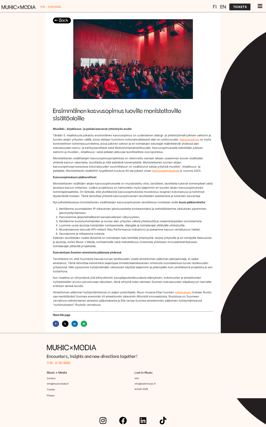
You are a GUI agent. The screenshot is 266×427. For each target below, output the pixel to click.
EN (223, 6)
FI (214, 6)
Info (137, 378)
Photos (50, 395)
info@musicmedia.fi (58, 383)
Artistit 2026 (141, 389)
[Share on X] (65, 324)
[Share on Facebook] (56, 324)
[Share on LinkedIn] (75, 324)
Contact (51, 378)
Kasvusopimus (189, 139)
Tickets (51, 389)
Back (63, 20)
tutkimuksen (183, 292)
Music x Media (57, 372)
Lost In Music (144, 372)
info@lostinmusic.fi (145, 383)
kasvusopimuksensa (165, 170)
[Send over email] (84, 324)
